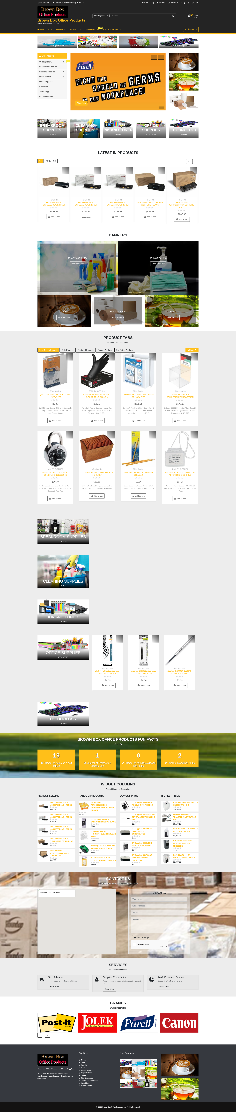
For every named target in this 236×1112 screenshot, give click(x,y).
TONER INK (50, 161)
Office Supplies (55, 391)
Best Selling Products (48, 350)
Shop (152, 3)
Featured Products (86, 350)
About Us (161, 3)
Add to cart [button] (55, 217)
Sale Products (68, 350)
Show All (193, 350)
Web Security (86, 1086)
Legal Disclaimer (87, 1070)
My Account (190, 29)
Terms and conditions (89, 1080)
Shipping (84, 1075)
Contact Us (174, 3)
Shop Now (81, 103)
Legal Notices (86, 1073)
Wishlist (84, 1065)
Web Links (85, 1083)
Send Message (142, 937)
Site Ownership (87, 1078)
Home (145, 3)
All (40, 161)
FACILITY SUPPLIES (97, 391)
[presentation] (154, 57)
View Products (77, 264)
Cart (83, 1068)
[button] (161, 106)
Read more (86, 218)
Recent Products (105, 350)
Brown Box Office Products (61, 20)
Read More (54, 986)
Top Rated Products (124, 350)
